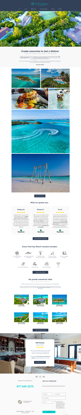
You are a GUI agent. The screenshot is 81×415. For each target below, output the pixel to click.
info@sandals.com (61, 407)
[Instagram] (40, 377)
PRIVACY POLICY (28, 411)
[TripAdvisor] (44, 377)
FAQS (33, 411)
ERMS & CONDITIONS (20, 411)
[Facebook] (36, 377)
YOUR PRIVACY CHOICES (25, 412)
